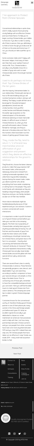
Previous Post (17, 348)
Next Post (17, 354)
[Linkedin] (9, 433)
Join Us (23, 379)
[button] (32, 2)
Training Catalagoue (25, 373)
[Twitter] (19, 433)
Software (11, 369)
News (23, 360)
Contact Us (11, 360)
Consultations (12, 373)
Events (23, 365)
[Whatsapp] (24, 433)
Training (10, 377)
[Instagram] (14, 433)
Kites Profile (25, 369)
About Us (11, 365)
